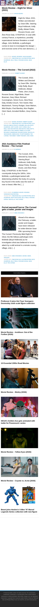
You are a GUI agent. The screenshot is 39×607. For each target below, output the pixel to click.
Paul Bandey (15, 130)
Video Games (23, 561)
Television (23, 554)
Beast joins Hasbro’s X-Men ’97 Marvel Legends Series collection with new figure (19, 511)
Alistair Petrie (26, 58)
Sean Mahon (7, 134)
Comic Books (23, 558)
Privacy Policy (10, 599)
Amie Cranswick (17, 256)
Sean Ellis (31, 132)
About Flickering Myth (23, 574)
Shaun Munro (27, 56)
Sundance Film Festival (11, 194)
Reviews (19, 56)
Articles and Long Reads (23, 538)
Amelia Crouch (13, 125)
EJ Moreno (15, 192)
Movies (14, 56)
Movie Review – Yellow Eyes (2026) (16, 452)
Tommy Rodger (21, 135)
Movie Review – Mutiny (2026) (14, 392)
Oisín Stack (7, 130)
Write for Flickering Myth (23, 581)
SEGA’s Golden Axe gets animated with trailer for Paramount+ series (18, 422)
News (29, 256)
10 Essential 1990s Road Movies (15, 363)
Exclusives (23, 545)
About (23, 571)
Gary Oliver (14, 127)
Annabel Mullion (24, 125)
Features (23, 536)
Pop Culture (23, 548)
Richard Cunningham (10, 132)
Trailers (6, 257)
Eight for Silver (16, 197)
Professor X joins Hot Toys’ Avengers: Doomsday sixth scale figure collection (18, 302)
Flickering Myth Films (23, 568)
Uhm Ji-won (30, 135)
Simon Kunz (15, 134)
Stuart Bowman (25, 134)
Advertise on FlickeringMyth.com (23, 577)
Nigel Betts (30, 128)
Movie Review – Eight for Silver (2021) (17, 9)
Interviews (23, 542)
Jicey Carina (23, 127)
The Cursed (19, 199)
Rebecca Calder (25, 130)
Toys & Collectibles (23, 565)
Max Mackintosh (13, 128)
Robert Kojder (27, 121)
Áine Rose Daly (16, 58)
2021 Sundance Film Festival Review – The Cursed (16, 145)
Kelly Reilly (14, 60)
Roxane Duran (23, 60)
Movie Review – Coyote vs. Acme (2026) (18, 481)
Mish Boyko (22, 128)
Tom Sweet (12, 135)
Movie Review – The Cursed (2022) (18, 70)
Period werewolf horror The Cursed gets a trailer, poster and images (19, 208)
